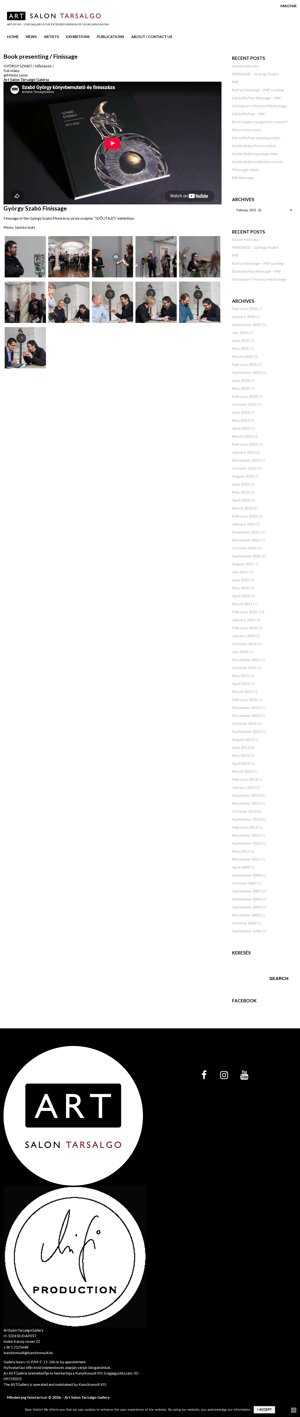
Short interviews (246, 129)
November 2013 (246, 803)
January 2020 (243, 635)
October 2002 (244, 923)
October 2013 (244, 811)
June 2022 (240, 484)
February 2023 (244, 444)
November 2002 (246, 915)
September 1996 (246, 931)
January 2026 (243, 316)
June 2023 (240, 412)
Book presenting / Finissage (41, 56)
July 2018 (240, 651)
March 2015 (242, 691)
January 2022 (243, 524)
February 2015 (244, 699)
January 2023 (243, 452)
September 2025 (246, 324)
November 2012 (246, 835)
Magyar (288, 6)
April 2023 (241, 428)
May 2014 (240, 755)
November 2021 (246, 540)
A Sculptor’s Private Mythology (259, 105)
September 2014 (246, 731)
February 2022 (244, 516)
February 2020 (244, 627)
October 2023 (244, 404)
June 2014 (240, 747)
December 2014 (245, 707)
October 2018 (244, 643)
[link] (26, 79)
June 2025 (240, 340)
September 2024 (246, 372)
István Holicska (245, 66)
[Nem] (293, 1410)
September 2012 (246, 843)
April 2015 (241, 683)
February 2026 (244, 308)
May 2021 (240, 588)
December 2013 (245, 795)
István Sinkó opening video (255, 153)
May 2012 (240, 851)
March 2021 (242, 603)
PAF (235, 82)
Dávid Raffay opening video (256, 137)
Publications (110, 36)
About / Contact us (151, 36)
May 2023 (240, 420)
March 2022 (242, 508)
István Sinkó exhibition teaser (258, 161)
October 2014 (244, 723)
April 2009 (241, 867)
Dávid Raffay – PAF (248, 113)
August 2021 (243, 564)
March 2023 (242, 436)
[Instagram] (224, 1075)
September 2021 (246, 556)
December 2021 (245, 532)
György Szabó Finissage (35, 208)
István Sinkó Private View (254, 145)
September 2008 (246, 875)
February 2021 (244, 611)
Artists (51, 36)
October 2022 (244, 468)
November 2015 (246, 659)
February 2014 (244, 779)
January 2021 (243, 619)
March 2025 (242, 356)
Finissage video (245, 169)
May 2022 (240, 492)
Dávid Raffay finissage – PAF (256, 98)
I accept (264, 1409)
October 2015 (244, 667)
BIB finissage (243, 177)
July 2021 (240, 572)
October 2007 (244, 883)
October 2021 (244, 548)
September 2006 (246, 899)
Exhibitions (78, 36)
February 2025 (244, 364)
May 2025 (240, 348)
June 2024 (240, 380)
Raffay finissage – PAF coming (258, 90)
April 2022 (241, 500)
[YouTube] (244, 1075)
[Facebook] (204, 1075)
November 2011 (246, 859)
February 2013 (244, 827)
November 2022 (246, 460)
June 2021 (240, 580)
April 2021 (241, 596)
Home (13, 36)
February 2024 (244, 396)
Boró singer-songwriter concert (260, 121)
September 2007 (246, 891)
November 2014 (246, 715)
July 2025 (240, 332)
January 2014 (243, 787)
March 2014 (242, 771)
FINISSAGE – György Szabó (255, 74)
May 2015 (240, 675)
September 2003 (246, 907)
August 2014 (243, 739)
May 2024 (240, 388)
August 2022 (243, 476)
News (31, 36)
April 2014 (241, 763)
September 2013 (246, 819)
